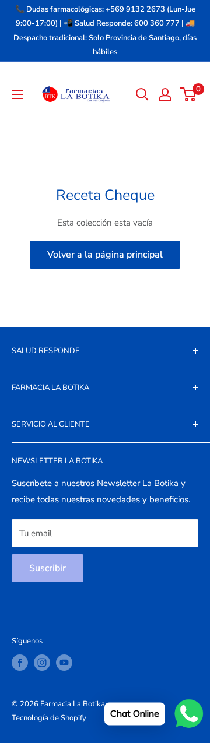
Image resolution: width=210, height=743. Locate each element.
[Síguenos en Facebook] (20, 662)
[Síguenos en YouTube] (64, 662)
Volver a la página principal (105, 254)
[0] (188, 94)
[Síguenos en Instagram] (42, 662)
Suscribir (47, 568)
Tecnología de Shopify (49, 718)
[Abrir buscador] (142, 94)
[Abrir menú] (17, 94)
